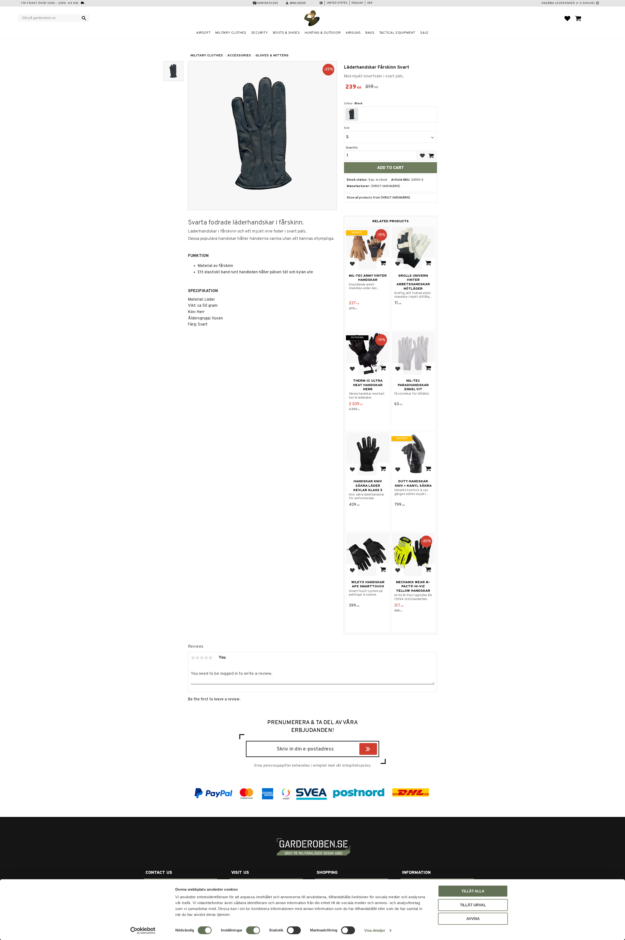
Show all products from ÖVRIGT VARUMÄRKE (378, 198)
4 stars (206, 657)
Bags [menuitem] (369, 33)
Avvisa (473, 919)
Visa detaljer (374, 930)
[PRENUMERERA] (376, 749)
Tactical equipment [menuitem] (397, 33)
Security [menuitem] (259, 33)
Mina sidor (298, 3)
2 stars (197, 657)
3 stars (201, 657)
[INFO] (382, 263)
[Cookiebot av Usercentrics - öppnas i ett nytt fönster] (143, 930)
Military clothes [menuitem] (230, 33)
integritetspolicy (356, 765)
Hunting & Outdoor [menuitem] (323, 33)
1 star (193, 657)
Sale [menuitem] (424, 33)
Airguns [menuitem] (353, 33)
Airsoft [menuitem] (203, 33)
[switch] (253, 930)
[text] (353, 87)
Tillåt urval (473, 905)
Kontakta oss (267, 3)
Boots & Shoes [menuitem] (286, 33)
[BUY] (431, 155)
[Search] (84, 18)
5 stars (210, 657)
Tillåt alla (472, 891)
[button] (567, 18)
